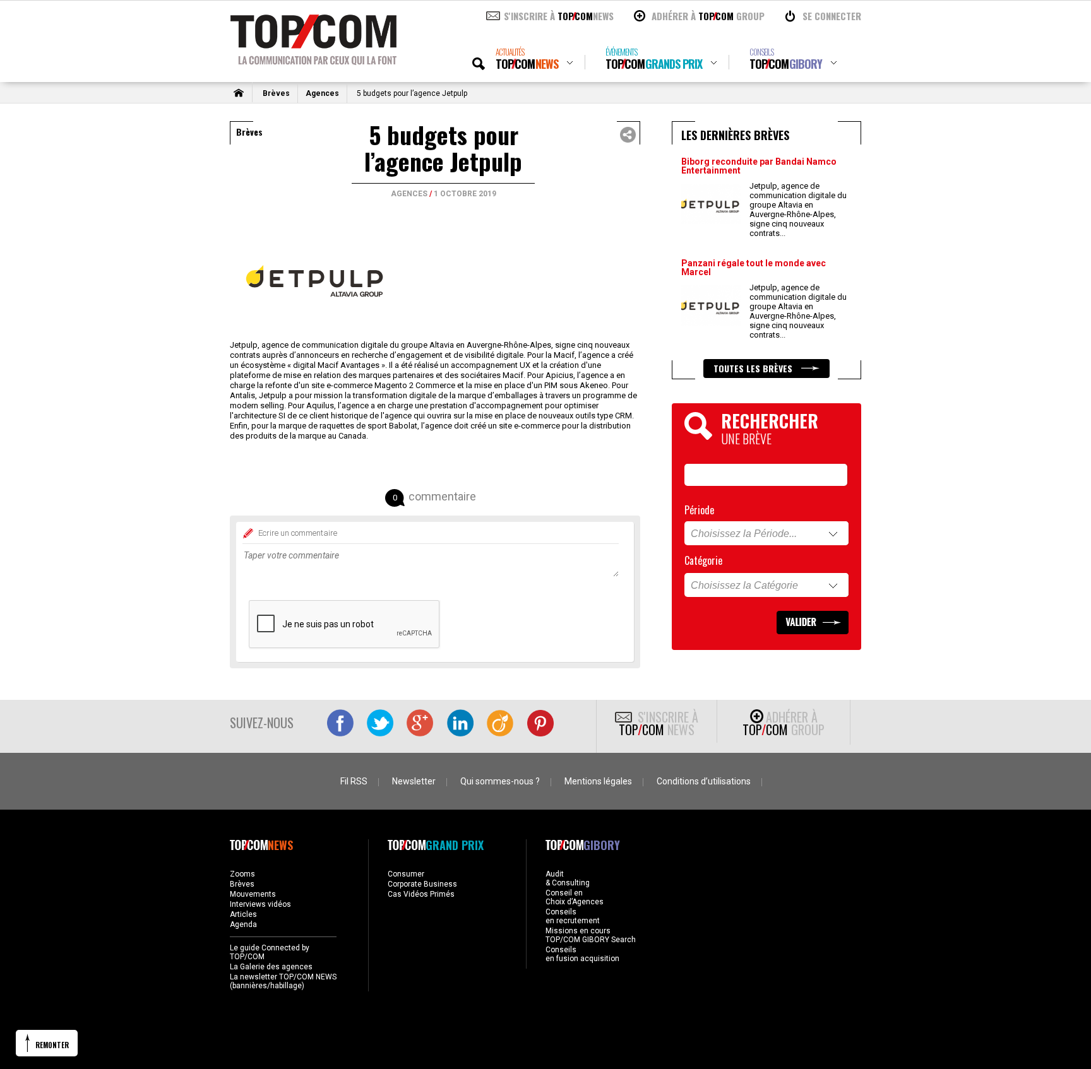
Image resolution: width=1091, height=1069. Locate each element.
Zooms (242, 874)
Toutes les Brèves (754, 368)
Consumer (406, 874)
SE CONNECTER (831, 16)
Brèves (276, 93)
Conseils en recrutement (573, 916)
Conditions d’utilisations (704, 781)
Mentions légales (598, 781)
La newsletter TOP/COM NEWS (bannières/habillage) (283, 981)
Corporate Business (422, 884)
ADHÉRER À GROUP (708, 16)
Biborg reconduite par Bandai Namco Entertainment (759, 166)
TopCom (527, 59)
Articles (243, 914)
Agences (322, 93)
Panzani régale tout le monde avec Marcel (753, 267)
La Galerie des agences (271, 966)
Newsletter (414, 781)
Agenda (243, 924)
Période (699, 510)
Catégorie (703, 560)
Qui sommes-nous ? (500, 781)
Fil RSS (353, 781)
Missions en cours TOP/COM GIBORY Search (591, 935)
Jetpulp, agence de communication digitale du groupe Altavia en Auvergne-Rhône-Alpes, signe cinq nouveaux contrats (798, 209)
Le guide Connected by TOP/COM (269, 952)
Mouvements (253, 894)
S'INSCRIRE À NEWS (559, 16)
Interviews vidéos (260, 904)
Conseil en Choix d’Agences (575, 897)
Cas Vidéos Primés (421, 894)
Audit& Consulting (568, 878)
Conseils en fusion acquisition (582, 954)
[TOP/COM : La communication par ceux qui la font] (313, 61)
